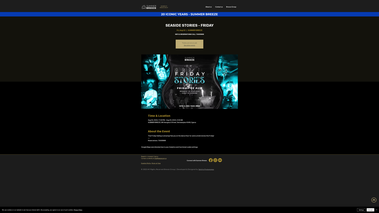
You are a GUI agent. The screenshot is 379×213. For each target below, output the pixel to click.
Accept (370, 210)
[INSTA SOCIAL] (215, 160)
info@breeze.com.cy (160, 158)
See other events (189, 45)
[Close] (376, 209)
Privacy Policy (78, 210)
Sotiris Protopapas (206, 169)
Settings (361, 210)
